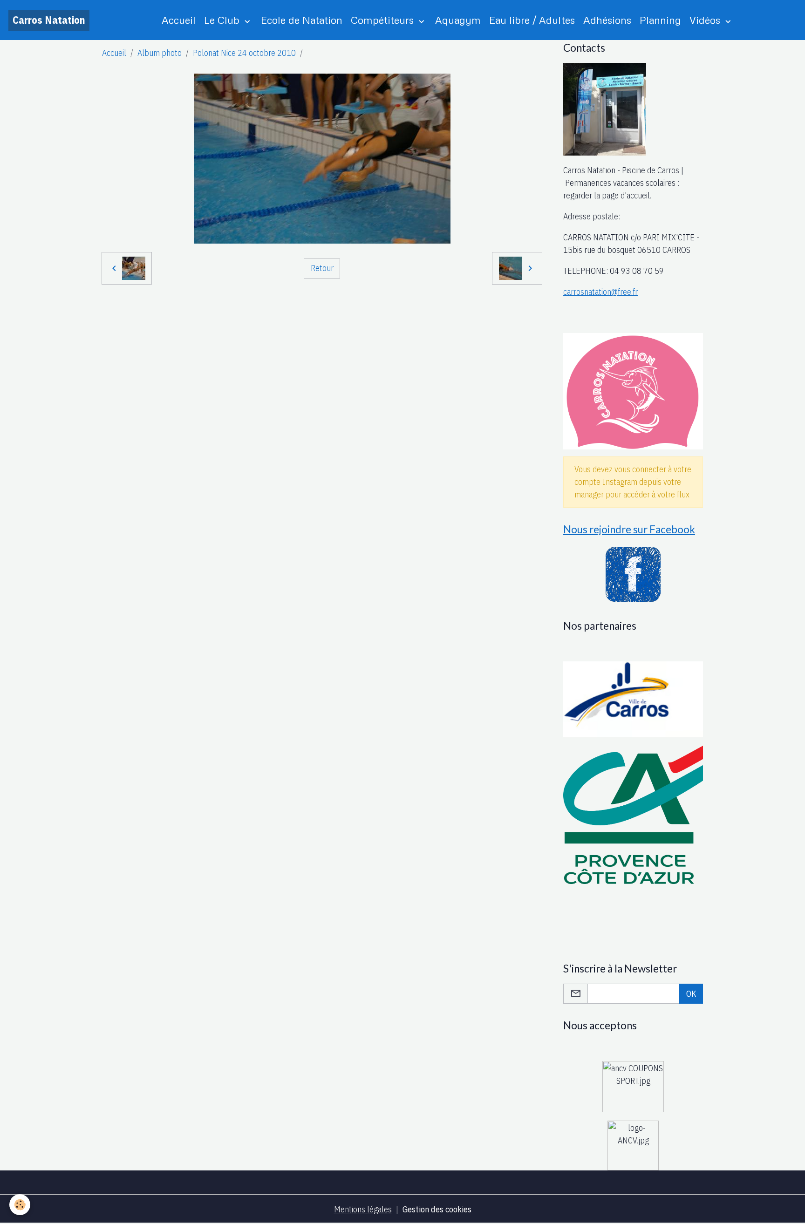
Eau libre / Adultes (532, 20)
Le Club (223, 20)
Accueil (179, 20)
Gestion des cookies (436, 1209)
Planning (660, 20)
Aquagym (458, 20)
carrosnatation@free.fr (600, 291)
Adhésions (607, 20)
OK (691, 993)
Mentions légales (363, 1209)
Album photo (159, 53)
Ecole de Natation (301, 20)
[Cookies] (19, 1204)
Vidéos (706, 20)
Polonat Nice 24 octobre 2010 (244, 53)
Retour (322, 268)
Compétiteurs (383, 20)
